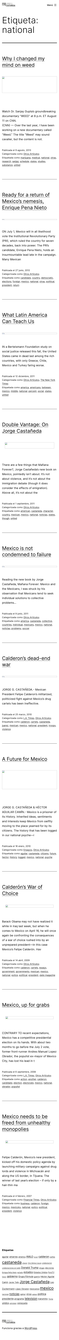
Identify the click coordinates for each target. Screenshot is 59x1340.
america (25, 387)
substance (7, 165)
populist (16, 1086)
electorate (28, 1082)
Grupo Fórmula (25, 1276)
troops (52, 725)
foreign (16, 281)
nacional (5, 1294)
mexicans (29, 624)
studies (41, 161)
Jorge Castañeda (35, 1281)
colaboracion (47, 1263)
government (8, 971)
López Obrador (22, 1289)
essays (42, 967)
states (33, 161)
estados (28, 1272)
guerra (37, 1277)
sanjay (15, 161)
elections (6, 281)
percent (32, 391)
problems (16, 628)
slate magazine (47, 975)
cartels (34, 721)
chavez (24, 1263)
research (6, 161)
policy (34, 1207)
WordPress (30, 1328)
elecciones (49, 1268)
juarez (5, 725)
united (17, 165)
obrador (6, 1086)
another (32, 1079)
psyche (48, 857)
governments (22, 971)
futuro (4, 1277)
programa (19, 1298)
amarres (13, 1256)
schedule (24, 161)
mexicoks (16, 1207)
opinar (23, 1294)
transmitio (43, 1299)
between (46, 387)
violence (6, 729)
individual (18, 624)
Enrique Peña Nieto (9, 1272)
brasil (36, 1257)
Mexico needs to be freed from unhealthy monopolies (26, 1122)
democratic (47, 277)
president (7, 285)
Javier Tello (14, 1282)
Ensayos (27, 849)
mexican (15, 514)
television (31, 1298)
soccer (25, 628)
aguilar (24, 853)
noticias (43, 514)
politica (42, 1294)
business (25, 1203)
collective (47, 621)
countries (7, 624)
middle (14, 391)
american (25, 511)
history (13, 857)
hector (5, 857)
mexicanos (34, 1289)
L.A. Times (28, 718)
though (5, 518)
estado (20, 1272)
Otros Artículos (31, 153)
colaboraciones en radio (11, 1268)
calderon (25, 721)
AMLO (29, 1256)
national (45, 157)
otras (53, 157)
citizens (45, 853)
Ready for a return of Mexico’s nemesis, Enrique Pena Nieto (26, 201)
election (18, 1082)
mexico (25, 281)
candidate (26, 277)
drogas (41, 1268)
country (36, 277)
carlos (52, 1257)
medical (36, 157)
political (50, 281)
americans (35, 387)
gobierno (12, 1276)
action (24, 1079)
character (48, 511)
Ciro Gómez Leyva (34, 1263)
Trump (50, 1299)
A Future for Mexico (24, 759)
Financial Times (31, 1199)
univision (13, 1303)
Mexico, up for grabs (26, 1005)
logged (21, 857)
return (16, 285)
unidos (5, 1303)
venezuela (22, 1303)
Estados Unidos (40, 1272)
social (41, 391)
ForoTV (51, 1272)
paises (34, 1294)
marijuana (26, 157)
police (15, 975)
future (53, 853)
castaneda (36, 511)
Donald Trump (30, 1267)
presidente (8, 1298)
